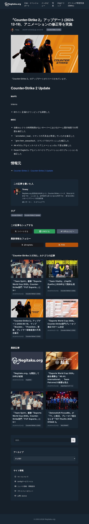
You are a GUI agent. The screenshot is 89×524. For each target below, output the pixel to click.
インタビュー (45, 4)
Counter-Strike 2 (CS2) (54, 30)
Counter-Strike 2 (17, 215)
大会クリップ (60, 4)
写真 (53, 4)
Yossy (25, 189)
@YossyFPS (40, 202)
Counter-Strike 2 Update (32, 215)
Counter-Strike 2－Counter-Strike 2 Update (33, 170)
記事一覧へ (28, 202)
